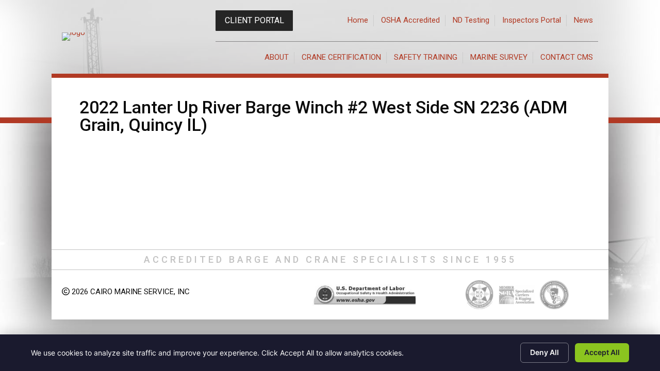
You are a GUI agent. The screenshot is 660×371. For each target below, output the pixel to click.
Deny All (544, 352)
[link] (358, 20)
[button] (254, 20)
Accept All (602, 352)
